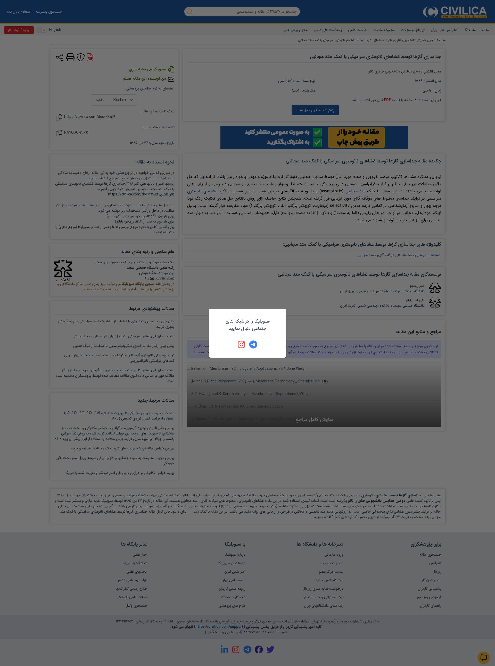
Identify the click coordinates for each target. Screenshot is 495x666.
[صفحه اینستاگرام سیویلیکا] (242, 344)
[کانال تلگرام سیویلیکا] (253, 344)
